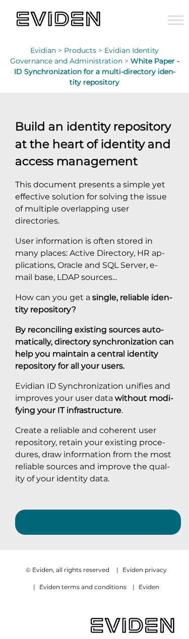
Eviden (149, 587)
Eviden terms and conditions (83, 587)
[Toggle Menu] (176, 20)
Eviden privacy (144, 570)
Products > (84, 50)
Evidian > (47, 50)
